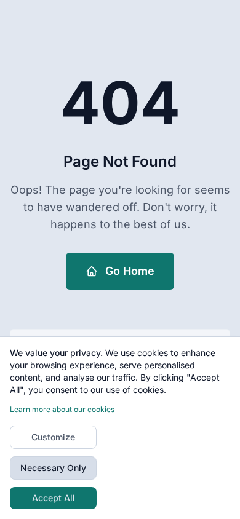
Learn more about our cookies (62, 409)
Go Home (129, 270)
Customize (53, 437)
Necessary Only (53, 467)
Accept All (53, 498)
